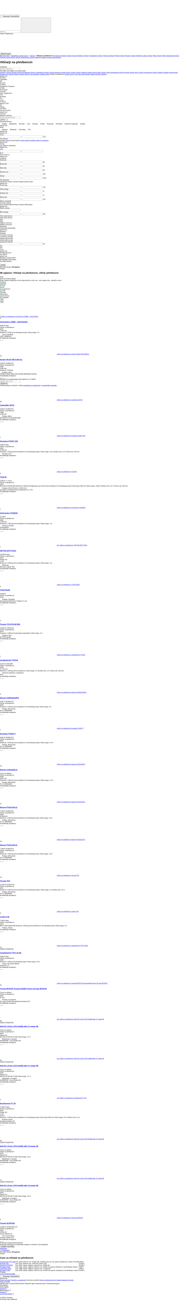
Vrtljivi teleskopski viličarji (170, 56)
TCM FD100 (5, 590)
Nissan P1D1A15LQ (8, 807)
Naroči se (4, 383)
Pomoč (6, 1274)
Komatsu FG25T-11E (9, 441)
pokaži (3, 265)
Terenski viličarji (5, 57)
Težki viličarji (157, 56)
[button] (91, 44)
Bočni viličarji (15, 57)
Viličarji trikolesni (109, 56)
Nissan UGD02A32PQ (9, 698)
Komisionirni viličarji (27, 57)
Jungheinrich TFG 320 (7, 1262)
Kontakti (12, 1274)
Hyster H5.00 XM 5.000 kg (11, 360)
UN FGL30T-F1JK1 (8, 551)
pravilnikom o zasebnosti (31, 385)
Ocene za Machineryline (47, 1280)
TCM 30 (3, 477)
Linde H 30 (4, 917)
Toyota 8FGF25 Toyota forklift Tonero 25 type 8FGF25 (23, 989)
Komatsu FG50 (5, 1270)
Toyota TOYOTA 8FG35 (10, 624)
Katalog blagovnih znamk (64, 1280)
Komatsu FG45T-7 (8, 734)
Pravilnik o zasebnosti (18, 1280)
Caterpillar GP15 (7, 405)
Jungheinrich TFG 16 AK (10, 953)
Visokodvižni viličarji (96, 56)
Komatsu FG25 (5, 1267)
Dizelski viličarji (71, 56)
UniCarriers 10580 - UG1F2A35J (14, 322)
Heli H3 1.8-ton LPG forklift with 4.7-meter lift (19, 1026)
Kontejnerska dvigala (53, 57)
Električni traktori (40, 57)
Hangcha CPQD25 (6, 1265)
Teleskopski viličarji (59, 56)
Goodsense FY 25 (8, 1103)
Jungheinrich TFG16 (9, 660)
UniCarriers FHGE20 (9, 513)
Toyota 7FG (5, 881)
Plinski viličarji (120, 56)
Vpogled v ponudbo (7, 1246)
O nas (2, 1274)
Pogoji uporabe (5, 1280)
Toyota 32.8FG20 (7, 1223)
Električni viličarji (83, 56)
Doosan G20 (4, 1263)
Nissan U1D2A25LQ (8, 770)
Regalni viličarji (130, 56)
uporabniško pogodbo (49, 385)
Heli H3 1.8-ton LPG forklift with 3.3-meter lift (19, 1146)
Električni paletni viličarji (144, 56)
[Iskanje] (36, 25)
